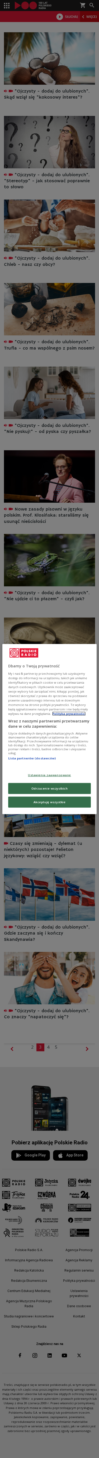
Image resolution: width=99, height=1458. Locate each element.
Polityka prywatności (69, 714)
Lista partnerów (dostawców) (32, 758)
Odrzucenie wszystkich (49, 788)
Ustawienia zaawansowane (49, 775)
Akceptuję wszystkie (50, 802)
